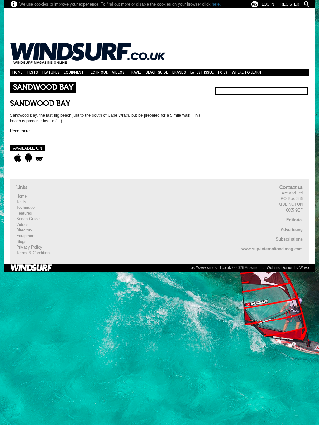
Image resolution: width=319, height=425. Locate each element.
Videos (118, 72)
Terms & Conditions (34, 252)
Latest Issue (202, 72)
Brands (179, 72)
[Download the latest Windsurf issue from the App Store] (17, 158)
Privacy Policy (29, 247)
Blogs (21, 241)
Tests (32, 72)
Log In (268, 4)
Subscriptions (289, 239)
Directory (24, 230)
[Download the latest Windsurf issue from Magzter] (39, 158)
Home (17, 72)
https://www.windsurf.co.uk (209, 267)
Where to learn (246, 72)
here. (216, 4)
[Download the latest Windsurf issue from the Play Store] (28, 158)
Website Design (280, 267)
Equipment (74, 72)
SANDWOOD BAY (40, 103)
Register (289, 4)
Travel (135, 72)
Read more (20, 130)
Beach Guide (157, 72)
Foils (222, 72)
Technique (98, 72)
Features (51, 72)
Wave (304, 267)
